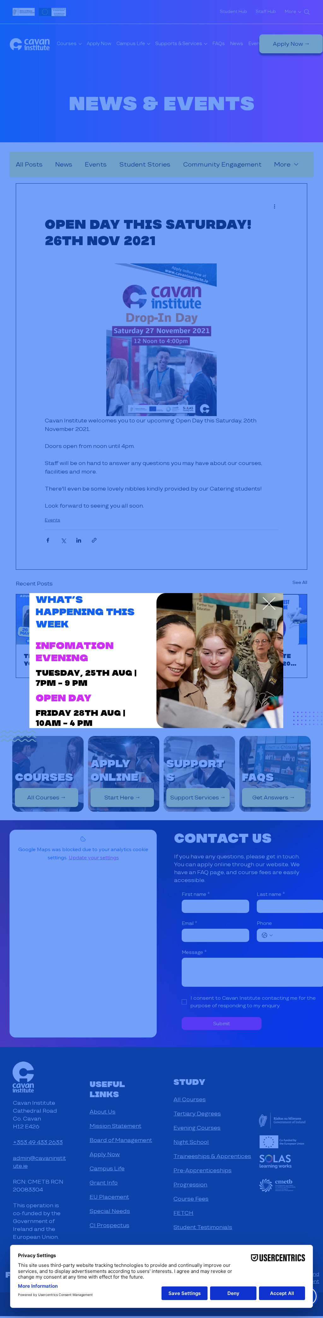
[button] (269, 603)
